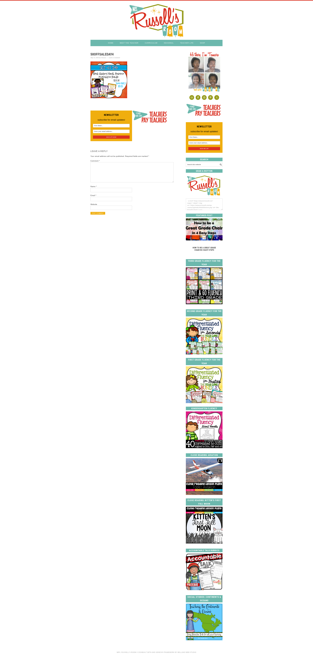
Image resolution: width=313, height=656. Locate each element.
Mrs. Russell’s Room (126, 652)
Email (93, 195)
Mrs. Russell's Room (156, 20)
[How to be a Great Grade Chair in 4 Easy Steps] (204, 239)
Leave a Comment (114, 58)
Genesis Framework (165, 652)
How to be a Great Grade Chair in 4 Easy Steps (204, 249)
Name (93, 186)
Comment (95, 161)
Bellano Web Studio (187, 652)
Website (93, 204)
